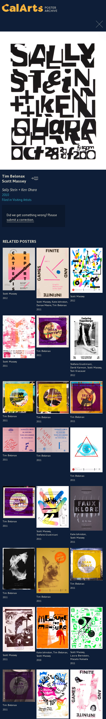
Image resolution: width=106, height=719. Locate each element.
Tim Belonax (13, 176)
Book (96, 8)
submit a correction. (20, 220)
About (84, 8)
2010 (5, 195)
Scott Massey (14, 181)
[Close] (99, 26)
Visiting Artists (17, 200)
